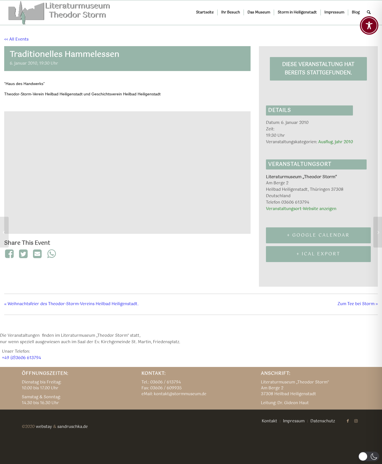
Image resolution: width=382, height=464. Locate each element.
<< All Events (16, 39)
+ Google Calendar (318, 235)
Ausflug (325, 142)
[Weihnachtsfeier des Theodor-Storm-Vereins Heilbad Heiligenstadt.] (4, 232)
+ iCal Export (318, 254)
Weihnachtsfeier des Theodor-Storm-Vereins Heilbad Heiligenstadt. (71, 304)
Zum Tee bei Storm (358, 304)
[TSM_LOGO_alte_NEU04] (59, 12)
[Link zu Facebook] (347, 421)
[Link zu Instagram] (356, 421)
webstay (44, 426)
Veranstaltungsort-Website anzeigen (301, 209)
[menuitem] (204, 12)
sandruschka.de (72, 426)
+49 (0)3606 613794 (21, 358)
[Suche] (368, 12)
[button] (368, 456)
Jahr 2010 (344, 142)
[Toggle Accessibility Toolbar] (369, 25)
